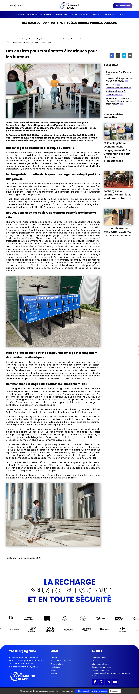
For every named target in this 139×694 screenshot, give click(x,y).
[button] (112, 55)
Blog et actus (119, 73)
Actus (119, 15)
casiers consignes (62, 364)
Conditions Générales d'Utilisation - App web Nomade (111, 674)
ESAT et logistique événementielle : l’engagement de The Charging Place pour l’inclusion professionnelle (117, 152)
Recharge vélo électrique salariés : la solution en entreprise (118, 194)
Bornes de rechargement (40, 15)
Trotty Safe (15, 462)
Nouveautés (119, 101)
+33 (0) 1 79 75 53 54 (18, 5)
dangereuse (14, 179)
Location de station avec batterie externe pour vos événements (117, 232)
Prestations (81, 15)
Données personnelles (101, 667)
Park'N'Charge (55, 388)
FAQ (93, 661)
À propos (108, 15)
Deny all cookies (100, 691)
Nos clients (112, 84)
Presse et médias (119, 79)
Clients (96, 15)
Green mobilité (63, 15)
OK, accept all (83, 691)
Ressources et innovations (118, 91)
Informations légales (100, 664)
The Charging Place (26, 39)
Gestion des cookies (100, 670)
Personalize (114, 691)
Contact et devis (122, 5)
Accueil (20, 15)
